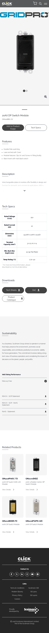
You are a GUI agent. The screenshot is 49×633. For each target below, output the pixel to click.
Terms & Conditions (17, 588)
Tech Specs (36, 128)
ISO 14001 (33, 595)
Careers (17, 599)
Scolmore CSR (33, 588)
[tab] (24, 91)
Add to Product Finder (13, 127)
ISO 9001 (33, 592)
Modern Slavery (17, 592)
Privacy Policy (17, 595)
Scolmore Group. (28, 623)
